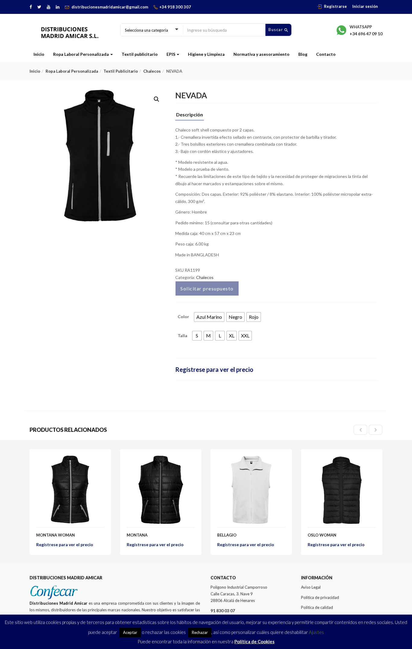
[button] (156, 99)
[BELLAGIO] (251, 459)
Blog (302, 54)
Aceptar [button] (130, 632)
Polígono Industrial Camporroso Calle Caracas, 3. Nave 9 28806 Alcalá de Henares (239, 594)
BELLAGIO (226, 535)
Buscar (276, 29)
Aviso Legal (311, 587)
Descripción (189, 114)
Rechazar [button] (200, 632)
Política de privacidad (320, 597)
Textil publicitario (140, 54)
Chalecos (152, 71)
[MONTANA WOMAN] (70, 459)
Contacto (326, 54)
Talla (182, 335)
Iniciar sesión (365, 6)
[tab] (189, 116)
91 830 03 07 (223, 610)
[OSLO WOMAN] (342, 459)
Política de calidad (317, 607)
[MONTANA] (161, 459)
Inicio (38, 54)
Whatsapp (361, 26)
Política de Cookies (254, 641)
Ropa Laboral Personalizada (81, 54)
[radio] (209, 316)
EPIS (171, 54)
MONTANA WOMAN (55, 535)
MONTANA (137, 535)
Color (183, 316)
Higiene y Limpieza (206, 54)
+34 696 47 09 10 (366, 33)
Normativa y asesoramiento (261, 54)
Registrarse (335, 6)
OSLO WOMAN (322, 535)
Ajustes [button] (316, 632)
